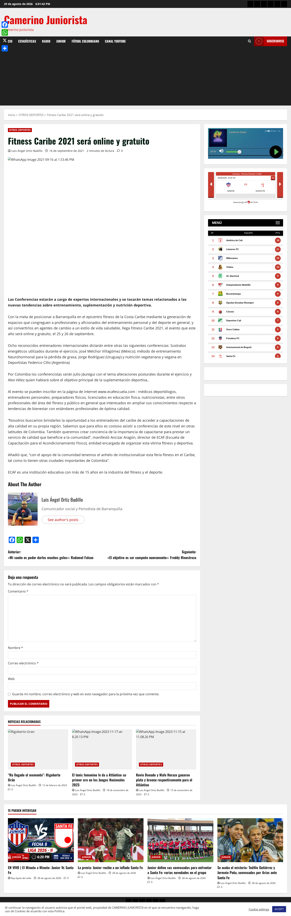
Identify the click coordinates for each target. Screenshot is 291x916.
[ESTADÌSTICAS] (257, 4)
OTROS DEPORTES (20, 130)
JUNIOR (61, 41)
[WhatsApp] (5, 32)
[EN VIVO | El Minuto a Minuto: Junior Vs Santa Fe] (41, 840)
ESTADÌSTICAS (27, 41)
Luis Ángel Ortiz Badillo (26, 151)
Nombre (15, 648)
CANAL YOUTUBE (115, 41)
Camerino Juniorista (45, 19)
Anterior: (50, 554)
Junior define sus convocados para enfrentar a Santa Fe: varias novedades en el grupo (179, 870)
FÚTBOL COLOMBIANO (85, 41)
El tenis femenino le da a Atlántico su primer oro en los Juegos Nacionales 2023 (99, 779)
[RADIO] (264, 4)
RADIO (46, 41)
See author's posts (63, 519)
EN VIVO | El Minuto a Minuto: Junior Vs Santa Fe (40, 870)
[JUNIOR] (271, 4)
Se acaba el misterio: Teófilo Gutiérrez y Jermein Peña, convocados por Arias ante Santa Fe (247, 872)
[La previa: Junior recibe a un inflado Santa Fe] (111, 840)
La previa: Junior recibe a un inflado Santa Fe (110, 867)
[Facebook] (5, 25)
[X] (5, 40)
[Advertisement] (145, 76)
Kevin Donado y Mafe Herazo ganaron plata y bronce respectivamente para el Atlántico (164, 779)
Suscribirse (275, 41)
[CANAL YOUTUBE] (284, 4)
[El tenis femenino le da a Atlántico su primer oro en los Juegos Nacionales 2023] (102, 749)
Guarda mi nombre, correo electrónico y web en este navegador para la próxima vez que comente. (85, 694)
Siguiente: (151, 554)
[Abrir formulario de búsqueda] (249, 41)
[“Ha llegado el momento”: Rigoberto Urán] (38, 749)
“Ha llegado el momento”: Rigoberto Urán (34, 777)
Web (11, 679)
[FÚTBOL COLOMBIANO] (277, 4)
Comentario (18, 591)
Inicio (8, 41)
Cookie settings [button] (259, 909)
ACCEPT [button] (279, 909)
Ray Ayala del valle (21, 878)
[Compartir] (5, 48)
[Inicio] (250, 4)
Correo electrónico (23, 663)
